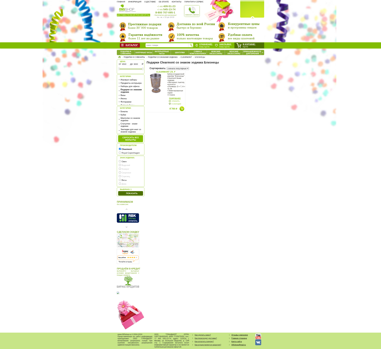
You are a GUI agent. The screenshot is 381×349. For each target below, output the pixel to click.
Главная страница (239, 338)
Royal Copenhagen (131, 153)
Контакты (176, 2)
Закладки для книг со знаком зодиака (131, 130)
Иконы (124, 98)
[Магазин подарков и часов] (126, 7)
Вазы (123, 95)
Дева (124, 184)
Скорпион (126, 172)
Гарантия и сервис (194, 2)
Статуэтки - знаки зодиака (129, 124)
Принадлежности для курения (252, 52)
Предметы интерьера (131, 83)
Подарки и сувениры (125, 52)
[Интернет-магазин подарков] (119, 57)
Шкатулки (180, 53)
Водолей (126, 165)
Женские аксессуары (233, 52)
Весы (124, 180)
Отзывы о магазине (239, 335)
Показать (132, 193)
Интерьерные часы (162, 52)
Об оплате (164, 2)
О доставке (150, 2)
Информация (134, 2)
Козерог (125, 169)
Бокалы (124, 111)
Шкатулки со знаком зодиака (130, 119)
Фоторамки (126, 102)
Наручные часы (144, 53)
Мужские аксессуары (215, 52)
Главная (121, 2)
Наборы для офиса (130, 86)
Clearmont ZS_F (165, 72)
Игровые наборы (129, 79)
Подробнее (175, 98)
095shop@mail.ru (238, 345)
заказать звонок (192, 15)
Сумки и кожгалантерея (198, 52)
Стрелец (126, 176)
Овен (124, 161)
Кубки (123, 115)
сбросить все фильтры (130, 138)
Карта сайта (236, 342)
